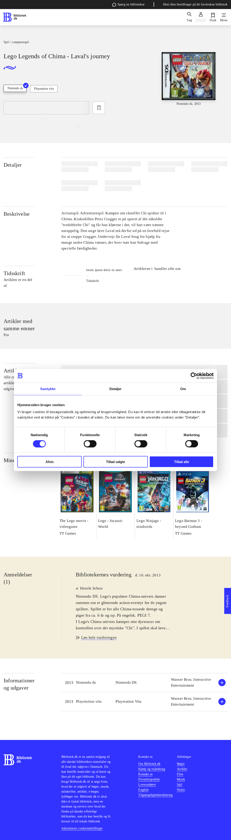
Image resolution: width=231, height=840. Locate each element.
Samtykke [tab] (48, 389)
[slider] (189, 86)
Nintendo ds (15, 88)
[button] (144, 682)
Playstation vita (44, 88)
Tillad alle (181, 462)
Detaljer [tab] (115, 389)
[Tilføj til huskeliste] (98, 107)
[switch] (90, 443)
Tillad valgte (115, 462)
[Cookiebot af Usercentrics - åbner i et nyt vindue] (194, 375)
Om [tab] (183, 389)
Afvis (50, 462)
